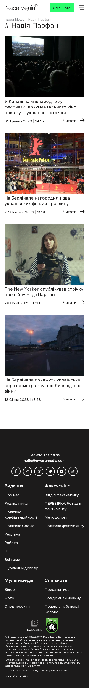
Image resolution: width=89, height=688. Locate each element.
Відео (10, 589)
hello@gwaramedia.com (44, 460)
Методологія (56, 517)
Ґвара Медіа (14, 19)
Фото (9, 598)
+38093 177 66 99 (44, 455)
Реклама (12, 534)
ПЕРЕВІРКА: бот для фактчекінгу (62, 506)
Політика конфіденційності (21, 514)
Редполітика (16, 503)
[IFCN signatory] (52, 626)
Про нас (12, 495)
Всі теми (12, 559)
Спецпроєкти (17, 606)
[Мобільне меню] (81, 7)
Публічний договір (21, 568)
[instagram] (27, 471)
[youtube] (61, 471)
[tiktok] (73, 471)
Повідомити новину (62, 598)
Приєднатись (56, 589)
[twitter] (50, 471)
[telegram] (38, 471)
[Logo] (21, 7)
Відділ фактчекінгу (61, 495)
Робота (11, 542)
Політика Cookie (19, 526)
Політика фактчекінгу (64, 526)
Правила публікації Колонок (61, 609)
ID (6, 551)
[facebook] (16, 471)
